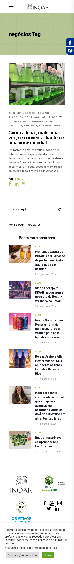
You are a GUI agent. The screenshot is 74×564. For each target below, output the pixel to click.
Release (44, 113)
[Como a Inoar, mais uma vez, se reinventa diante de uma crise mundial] (37, 84)
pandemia (30, 125)
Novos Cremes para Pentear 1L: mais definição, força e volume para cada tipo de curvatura (49, 328)
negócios (15, 125)
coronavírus (18, 121)
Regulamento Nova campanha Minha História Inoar (48, 442)
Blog (38, 246)
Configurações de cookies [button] (22, 555)
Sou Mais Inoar (50, 125)
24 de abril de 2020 (22, 113)
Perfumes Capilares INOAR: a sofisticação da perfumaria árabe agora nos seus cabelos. (50, 260)
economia (36, 121)
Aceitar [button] (48, 555)
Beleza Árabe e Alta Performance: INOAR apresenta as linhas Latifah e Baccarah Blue (49, 365)
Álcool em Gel (19, 117)
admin (19, 179)
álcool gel (39, 117)
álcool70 (55, 117)
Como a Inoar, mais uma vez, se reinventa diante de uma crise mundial (36, 137)
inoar (49, 121)
